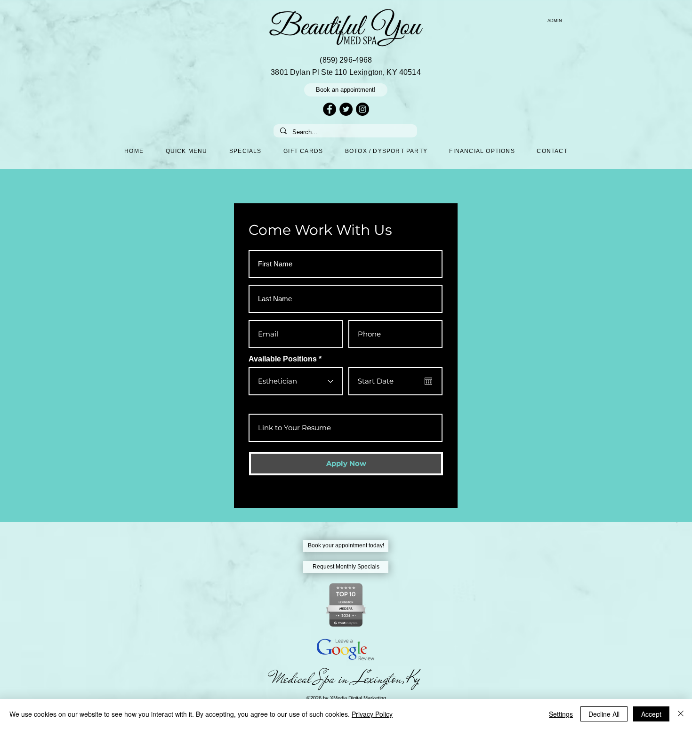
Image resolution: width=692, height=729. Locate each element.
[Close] (680, 713)
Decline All (604, 714)
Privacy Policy (372, 714)
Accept (651, 714)
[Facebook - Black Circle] (329, 109)
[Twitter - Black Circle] (346, 109)
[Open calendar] (428, 381)
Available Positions (283, 359)
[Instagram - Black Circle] (362, 109)
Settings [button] (561, 714)
